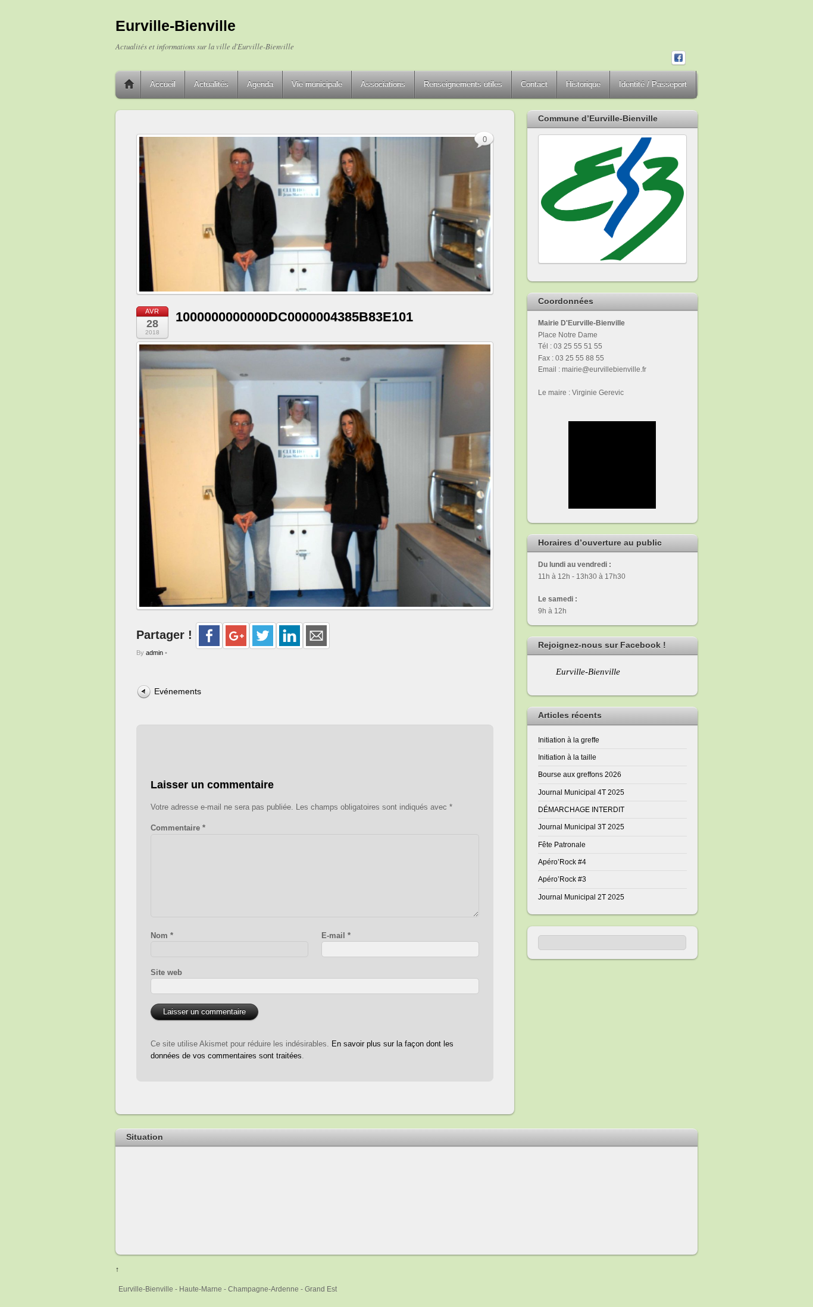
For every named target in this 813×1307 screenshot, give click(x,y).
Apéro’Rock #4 (562, 862)
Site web (166, 972)
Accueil (163, 84)
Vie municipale (317, 84)
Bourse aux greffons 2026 (579, 774)
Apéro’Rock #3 (562, 879)
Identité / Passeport (653, 84)
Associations (383, 84)
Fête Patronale (562, 844)
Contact (534, 84)
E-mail (336, 935)
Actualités (211, 84)
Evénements (177, 691)
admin (154, 652)
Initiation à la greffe (568, 740)
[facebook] (678, 59)
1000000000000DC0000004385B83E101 (294, 316)
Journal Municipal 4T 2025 (581, 792)
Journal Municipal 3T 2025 (581, 826)
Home (129, 84)
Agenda (260, 84)
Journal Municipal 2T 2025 (581, 897)
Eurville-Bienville (588, 671)
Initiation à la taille (567, 757)
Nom (162, 935)
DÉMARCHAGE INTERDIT (581, 809)
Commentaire (178, 827)
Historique (583, 84)
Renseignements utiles (463, 84)
